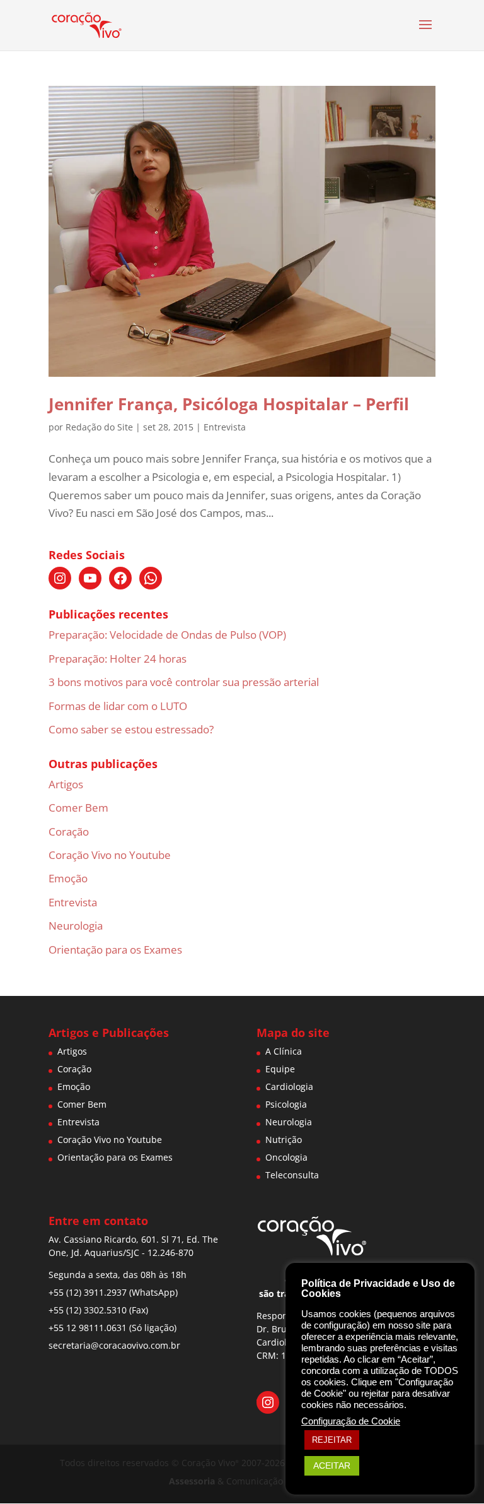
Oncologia (286, 1157)
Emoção (68, 878)
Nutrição (283, 1140)
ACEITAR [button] (331, 1465)
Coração (69, 831)
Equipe (280, 1069)
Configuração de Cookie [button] (350, 1421)
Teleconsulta (292, 1175)
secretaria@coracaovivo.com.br (114, 1345)
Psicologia (286, 1104)
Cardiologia (289, 1086)
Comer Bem (78, 807)
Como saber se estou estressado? (131, 729)
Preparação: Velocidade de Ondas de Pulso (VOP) (167, 634)
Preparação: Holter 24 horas (118, 658)
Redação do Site (99, 427)
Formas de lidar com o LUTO (118, 706)
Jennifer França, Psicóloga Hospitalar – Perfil (229, 404)
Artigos (66, 784)
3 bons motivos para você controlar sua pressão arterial (184, 682)
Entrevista (225, 427)
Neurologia (76, 925)
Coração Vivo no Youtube (110, 855)
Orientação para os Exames (115, 949)
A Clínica (283, 1051)
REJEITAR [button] (332, 1440)
